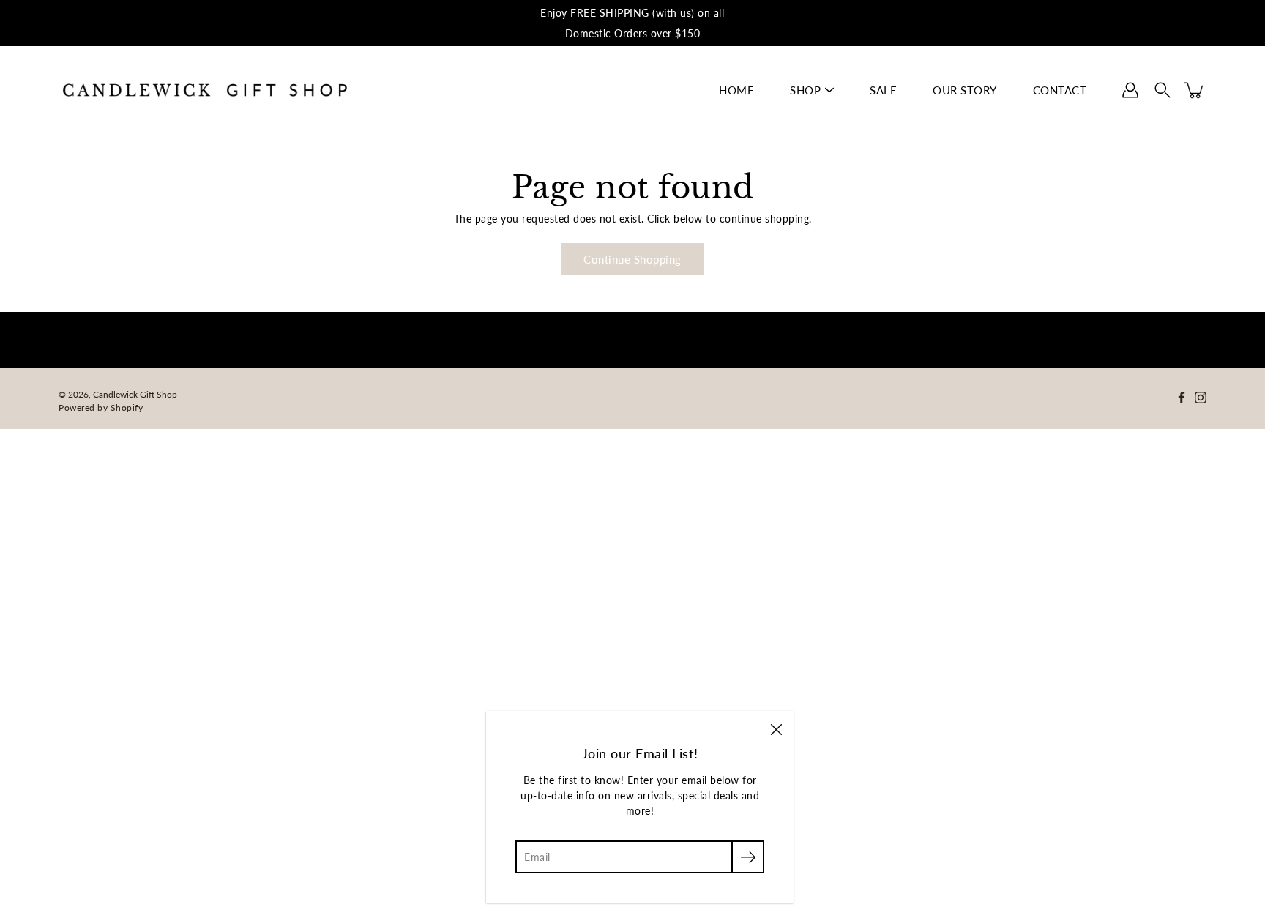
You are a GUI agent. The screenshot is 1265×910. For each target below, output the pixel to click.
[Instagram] (1200, 397)
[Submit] (747, 856)
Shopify (127, 407)
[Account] (1130, 90)
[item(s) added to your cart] (1194, 90)
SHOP (805, 90)
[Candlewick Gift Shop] (205, 90)
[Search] (1162, 90)
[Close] (776, 728)
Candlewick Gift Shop (135, 394)
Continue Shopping (632, 259)
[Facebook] (1181, 397)
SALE (883, 90)
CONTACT (1060, 90)
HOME (736, 90)
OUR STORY (965, 90)
